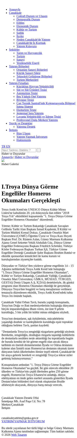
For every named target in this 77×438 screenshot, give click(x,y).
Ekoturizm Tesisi (26, 110)
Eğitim (20, 22)
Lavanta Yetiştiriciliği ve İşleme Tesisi (38, 116)
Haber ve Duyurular (26, 157)
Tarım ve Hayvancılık (29, 53)
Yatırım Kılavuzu (26, 46)
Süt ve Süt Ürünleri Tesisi (31, 89)
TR (3, 146)
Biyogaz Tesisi (25, 99)
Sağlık (20, 32)
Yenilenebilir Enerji (27, 63)
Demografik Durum (28, 19)
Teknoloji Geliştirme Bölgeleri (34, 76)
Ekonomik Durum (27, 26)
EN (8, 146)
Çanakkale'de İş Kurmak (31, 42)
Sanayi (20, 59)
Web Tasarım (19, 434)
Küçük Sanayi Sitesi (28, 73)
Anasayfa (14, 9)
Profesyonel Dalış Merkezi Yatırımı (37, 120)
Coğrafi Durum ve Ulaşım (31, 16)
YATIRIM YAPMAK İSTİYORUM (23, 421)
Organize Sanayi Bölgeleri (32, 69)
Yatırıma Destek (25, 126)
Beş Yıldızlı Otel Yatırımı (31, 96)
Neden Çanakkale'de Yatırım (33, 39)
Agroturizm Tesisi (27, 93)
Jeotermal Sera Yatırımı (30, 113)
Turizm (20, 56)
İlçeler (20, 36)
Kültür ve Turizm (26, 29)
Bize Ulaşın (23, 133)
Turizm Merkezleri (27, 79)
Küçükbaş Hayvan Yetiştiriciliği (35, 86)
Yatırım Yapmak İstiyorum (31, 136)
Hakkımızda (23, 140)
